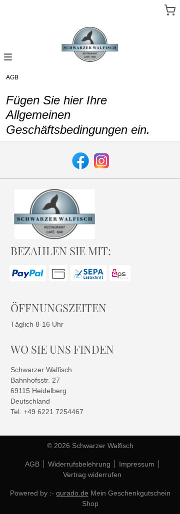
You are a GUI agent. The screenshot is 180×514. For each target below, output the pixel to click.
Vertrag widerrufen (92, 475)
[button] (8, 56)
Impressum (136, 464)
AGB (32, 464)
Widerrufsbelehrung (79, 464)
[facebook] (80, 160)
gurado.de (72, 493)
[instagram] (100, 160)
